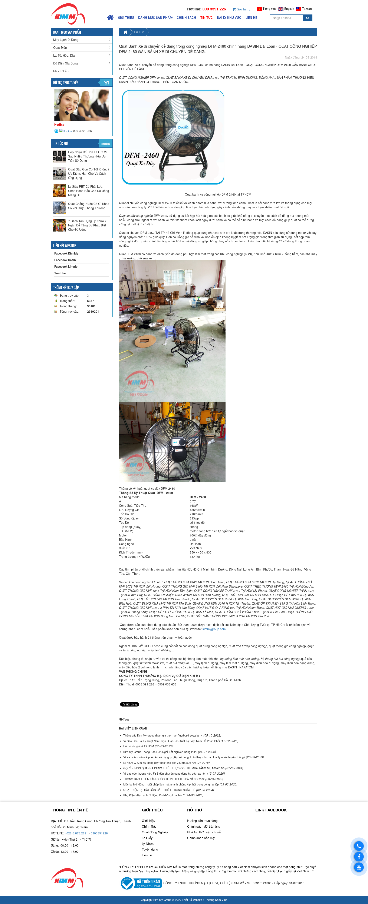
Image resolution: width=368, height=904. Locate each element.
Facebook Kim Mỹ (66, 253)
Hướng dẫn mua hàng (202, 820)
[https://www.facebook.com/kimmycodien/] (359, 856)
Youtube (60, 273)
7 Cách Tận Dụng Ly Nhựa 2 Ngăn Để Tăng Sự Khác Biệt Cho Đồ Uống (87, 225)
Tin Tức (206, 18)
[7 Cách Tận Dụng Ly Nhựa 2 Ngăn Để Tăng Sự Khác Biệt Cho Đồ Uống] (59, 225)
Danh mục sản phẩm (155, 18)
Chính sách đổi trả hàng (203, 826)
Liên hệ (251, 18)
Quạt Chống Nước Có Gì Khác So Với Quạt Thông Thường (88, 206)
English (289, 8)
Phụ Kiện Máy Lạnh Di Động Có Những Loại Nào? (154, 795)
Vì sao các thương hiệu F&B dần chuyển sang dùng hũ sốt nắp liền (164, 773)
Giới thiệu (126, 18)
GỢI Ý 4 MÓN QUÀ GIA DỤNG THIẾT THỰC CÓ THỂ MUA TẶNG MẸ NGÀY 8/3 (174, 768)
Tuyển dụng (150, 849)
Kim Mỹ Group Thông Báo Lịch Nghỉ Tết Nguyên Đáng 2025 (160, 752)
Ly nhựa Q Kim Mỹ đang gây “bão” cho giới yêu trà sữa (157, 763)
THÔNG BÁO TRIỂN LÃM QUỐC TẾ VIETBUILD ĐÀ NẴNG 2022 (163, 779)
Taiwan (307, 8)
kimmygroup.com (214, 629)
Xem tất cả (105, 143)
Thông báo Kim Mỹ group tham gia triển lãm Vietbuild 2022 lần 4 (163, 735)
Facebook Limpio (66, 266)
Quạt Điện (60, 47)
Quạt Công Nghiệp (155, 832)
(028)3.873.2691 (76, 833)
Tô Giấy (147, 837)
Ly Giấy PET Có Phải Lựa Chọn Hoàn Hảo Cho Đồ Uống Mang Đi (88, 190)
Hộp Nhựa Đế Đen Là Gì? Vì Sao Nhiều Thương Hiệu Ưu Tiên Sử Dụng (87, 156)
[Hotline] (66, 131)
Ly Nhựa (148, 843)
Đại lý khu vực (229, 18)
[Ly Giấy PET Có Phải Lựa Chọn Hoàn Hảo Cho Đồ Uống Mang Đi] (59, 190)
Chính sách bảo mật (201, 837)
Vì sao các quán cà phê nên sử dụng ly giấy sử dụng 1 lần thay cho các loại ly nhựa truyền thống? (184, 757)
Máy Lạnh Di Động (65, 39)
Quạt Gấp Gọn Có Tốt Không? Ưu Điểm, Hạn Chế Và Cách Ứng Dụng (88, 173)
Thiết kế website (192, 900)
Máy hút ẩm (61, 71)
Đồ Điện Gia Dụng (65, 63)
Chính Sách (186, 18)
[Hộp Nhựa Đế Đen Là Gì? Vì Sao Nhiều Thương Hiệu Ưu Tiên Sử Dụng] (59, 156)
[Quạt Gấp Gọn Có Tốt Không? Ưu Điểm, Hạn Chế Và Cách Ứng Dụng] (59, 173)
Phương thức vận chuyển (204, 832)
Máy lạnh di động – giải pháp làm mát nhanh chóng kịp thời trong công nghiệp (171, 784)
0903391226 (99, 833)
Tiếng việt (269, 8)
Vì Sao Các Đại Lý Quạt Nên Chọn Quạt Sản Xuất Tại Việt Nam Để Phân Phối (171, 741)
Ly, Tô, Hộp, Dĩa (64, 55)
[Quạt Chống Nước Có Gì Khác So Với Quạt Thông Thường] (59, 208)
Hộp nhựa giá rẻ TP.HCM (138, 746)
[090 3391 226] (359, 846)
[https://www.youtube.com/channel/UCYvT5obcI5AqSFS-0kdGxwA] (359, 867)
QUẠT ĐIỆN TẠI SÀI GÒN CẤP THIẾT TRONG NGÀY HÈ (159, 790)
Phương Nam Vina (216, 900)
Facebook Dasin (65, 260)
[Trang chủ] (76, 14)
